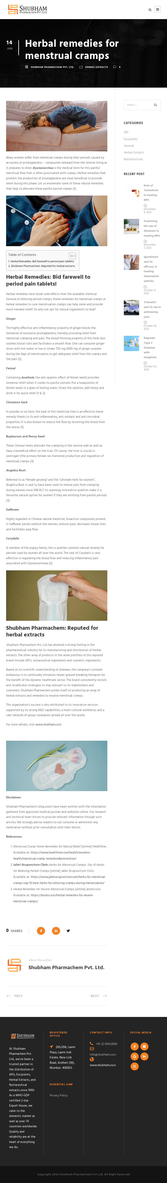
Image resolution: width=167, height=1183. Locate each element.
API (126, 132)
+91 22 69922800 (106, 1044)
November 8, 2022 (150, 210)
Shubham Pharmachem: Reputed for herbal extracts (43, 266)
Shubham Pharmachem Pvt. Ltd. (52, 67)
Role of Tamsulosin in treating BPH (151, 192)
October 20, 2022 (150, 368)
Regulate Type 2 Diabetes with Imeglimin (150, 348)
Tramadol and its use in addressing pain (152, 309)
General (129, 146)
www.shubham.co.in (48, 724)
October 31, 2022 (150, 292)
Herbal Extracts (96, 67)
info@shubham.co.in (103, 1054)
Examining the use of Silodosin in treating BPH (152, 228)
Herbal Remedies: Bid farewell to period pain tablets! (42, 261)
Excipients (130, 139)
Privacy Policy (59, 1095)
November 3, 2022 (150, 246)
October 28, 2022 (150, 327)
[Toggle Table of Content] (70, 255)
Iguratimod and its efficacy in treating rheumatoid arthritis (151, 269)
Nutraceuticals (133, 159)
